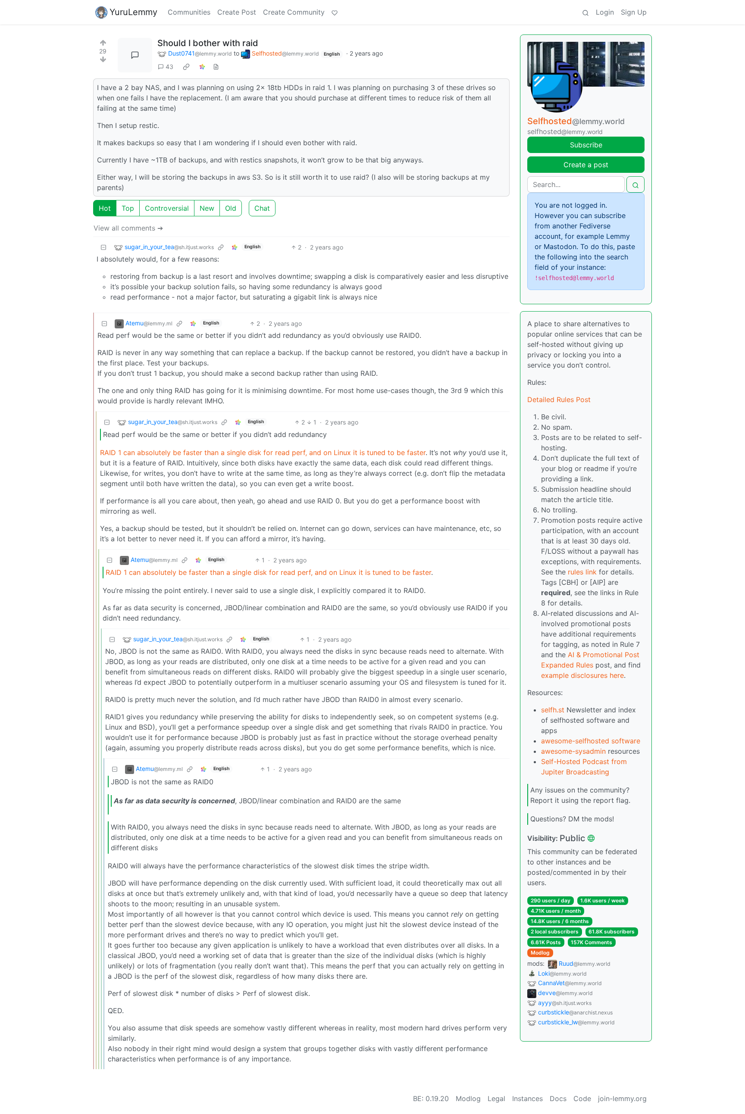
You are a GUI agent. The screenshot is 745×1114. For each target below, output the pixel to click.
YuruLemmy (133, 12)
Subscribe (586, 144)
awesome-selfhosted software (590, 740)
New (207, 208)
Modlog (540, 952)
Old (230, 208)
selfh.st (552, 709)
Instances (527, 1098)
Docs (558, 1098)
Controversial (167, 208)
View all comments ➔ (128, 228)
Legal (496, 1098)
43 (169, 66)
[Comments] (135, 55)
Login (605, 12)
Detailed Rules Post (559, 399)
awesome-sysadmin (573, 751)
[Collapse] (103, 247)
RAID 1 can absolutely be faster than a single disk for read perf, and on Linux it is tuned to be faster (263, 452)
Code (582, 1098)
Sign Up (634, 12)
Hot (105, 208)
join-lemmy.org (622, 1098)
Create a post (585, 164)
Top (128, 208)
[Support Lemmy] (334, 12)
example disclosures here (582, 675)
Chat (262, 208)
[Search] (585, 12)
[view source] (216, 67)
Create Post (236, 12)
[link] (186, 67)
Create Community (294, 12)
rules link (582, 572)
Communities (189, 12)
